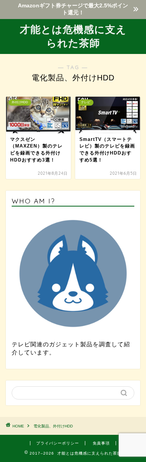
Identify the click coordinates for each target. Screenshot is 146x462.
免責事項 (101, 443)
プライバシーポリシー (57, 443)
